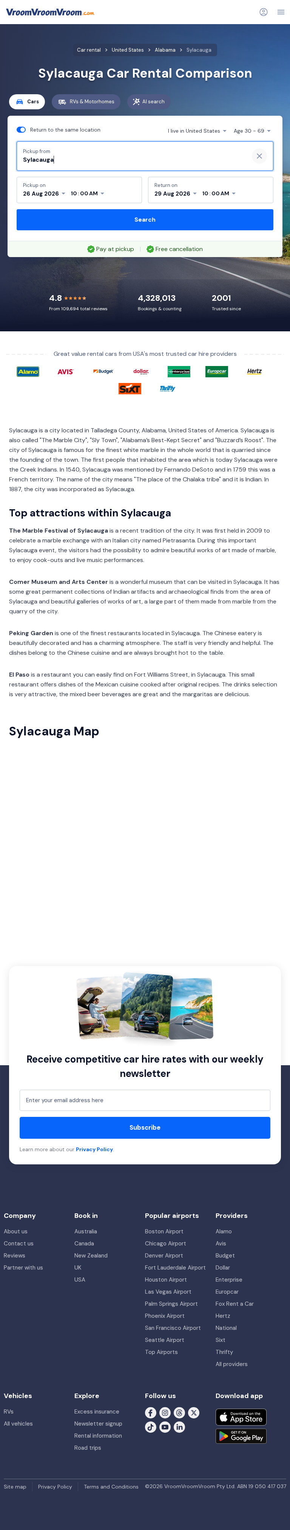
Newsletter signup (98, 1423)
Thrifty (224, 1352)
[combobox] (133, 159)
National (226, 1328)
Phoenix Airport (165, 1316)
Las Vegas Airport (168, 1292)
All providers (232, 1364)
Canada (84, 1243)
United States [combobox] (194, 130)
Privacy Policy (94, 1149)
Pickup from (36, 151)
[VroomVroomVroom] (50, 12)
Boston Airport (164, 1231)
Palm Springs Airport (171, 1304)
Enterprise (229, 1279)
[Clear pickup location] (259, 156)
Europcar (227, 1292)
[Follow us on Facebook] (150, 1412)
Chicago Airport (165, 1243)
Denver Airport (164, 1255)
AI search (153, 101)
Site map (15, 1486)
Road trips (87, 1448)
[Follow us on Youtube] (165, 1426)
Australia (85, 1231)
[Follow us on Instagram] (165, 1412)
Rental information (98, 1436)
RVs (9, 1411)
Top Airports (161, 1352)
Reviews (14, 1255)
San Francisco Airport (173, 1328)
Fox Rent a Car (235, 1304)
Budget (225, 1255)
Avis (221, 1243)
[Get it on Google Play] (241, 1436)
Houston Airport (166, 1279)
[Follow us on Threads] (179, 1412)
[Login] (263, 12)
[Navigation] (280, 12)
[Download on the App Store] (241, 1417)
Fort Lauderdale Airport (175, 1267)
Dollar (223, 1267)
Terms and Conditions (111, 1486)
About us (16, 1231)
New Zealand (91, 1255)
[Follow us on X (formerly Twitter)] (193, 1412)
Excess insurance (96, 1411)
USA (79, 1279)
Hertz (223, 1316)
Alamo (224, 1231)
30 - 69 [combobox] (249, 130)
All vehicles (18, 1423)
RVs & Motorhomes (92, 101)
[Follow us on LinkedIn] (179, 1426)
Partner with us (23, 1267)
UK (77, 1267)
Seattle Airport (164, 1340)
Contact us (19, 1243)
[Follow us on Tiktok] (150, 1426)
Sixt (220, 1340)
